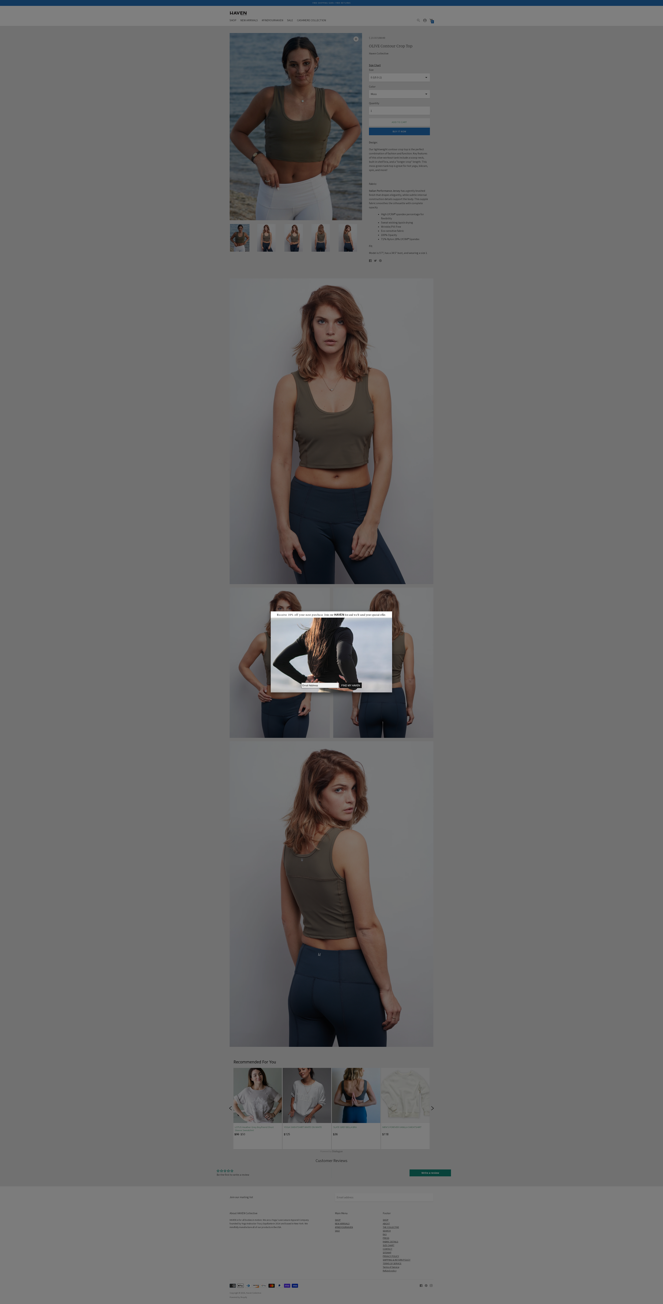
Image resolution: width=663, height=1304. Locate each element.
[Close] (392, 611)
